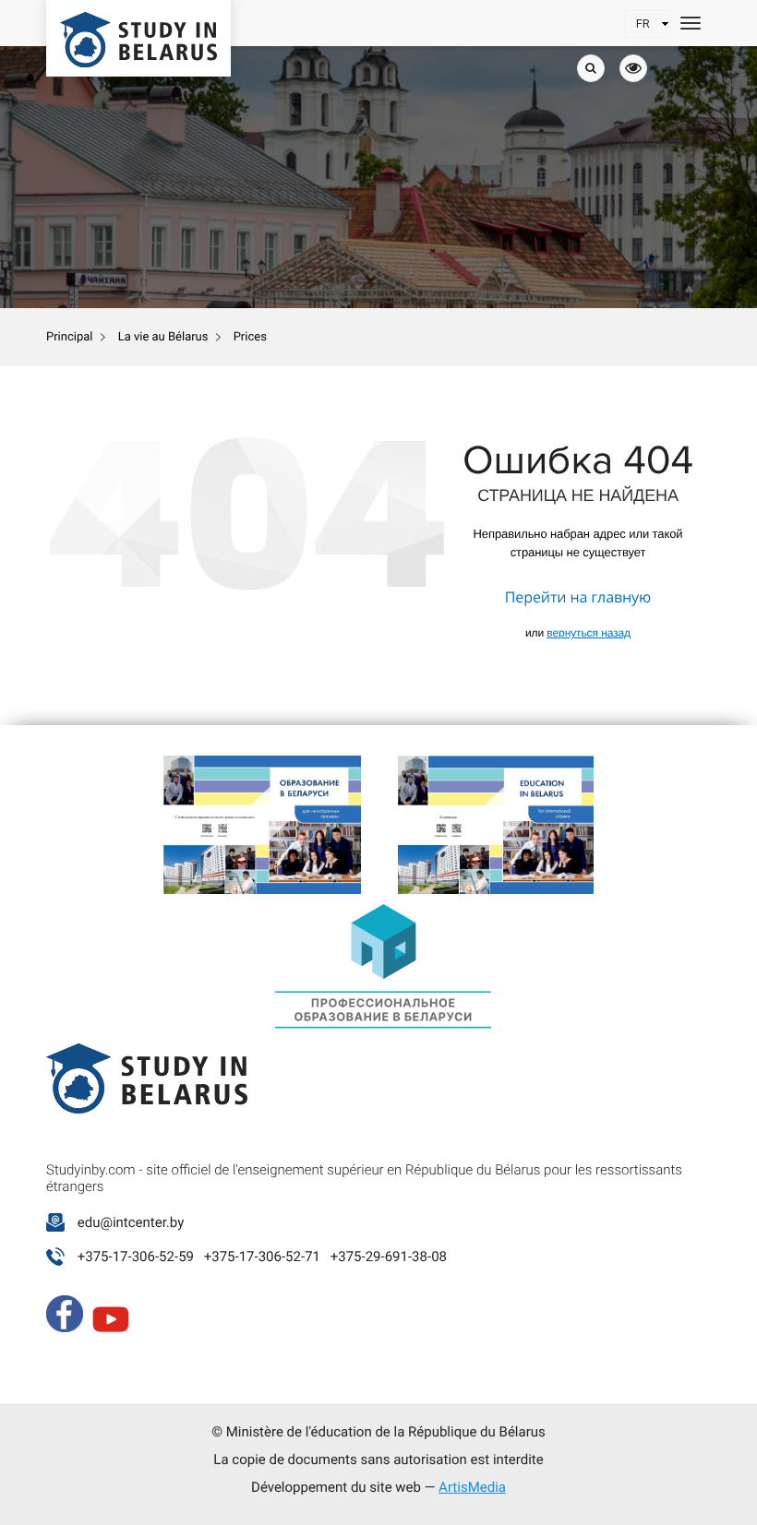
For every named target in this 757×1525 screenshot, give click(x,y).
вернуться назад (589, 632)
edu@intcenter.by (131, 1222)
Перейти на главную (578, 597)
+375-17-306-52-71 (262, 1256)
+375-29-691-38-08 (388, 1256)
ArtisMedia (472, 1487)
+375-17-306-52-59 (136, 1256)
